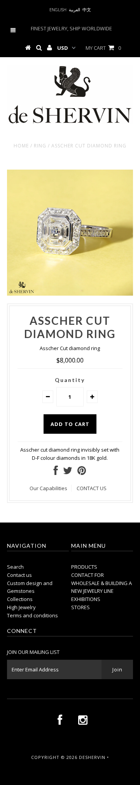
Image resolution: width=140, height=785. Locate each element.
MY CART (103, 47)
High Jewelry (21, 607)
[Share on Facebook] (56, 472)
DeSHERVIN (92, 757)
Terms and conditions (32, 615)
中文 (86, 9)
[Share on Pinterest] (81, 472)
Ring (40, 145)
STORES (80, 607)
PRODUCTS (84, 566)
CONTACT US (92, 488)
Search (15, 566)
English (57, 9)
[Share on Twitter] (67, 472)
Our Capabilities (48, 488)
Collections (20, 599)
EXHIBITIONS (85, 599)
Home (21, 145)
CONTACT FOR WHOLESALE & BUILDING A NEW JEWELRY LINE (101, 583)
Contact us (19, 574)
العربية (74, 9)
